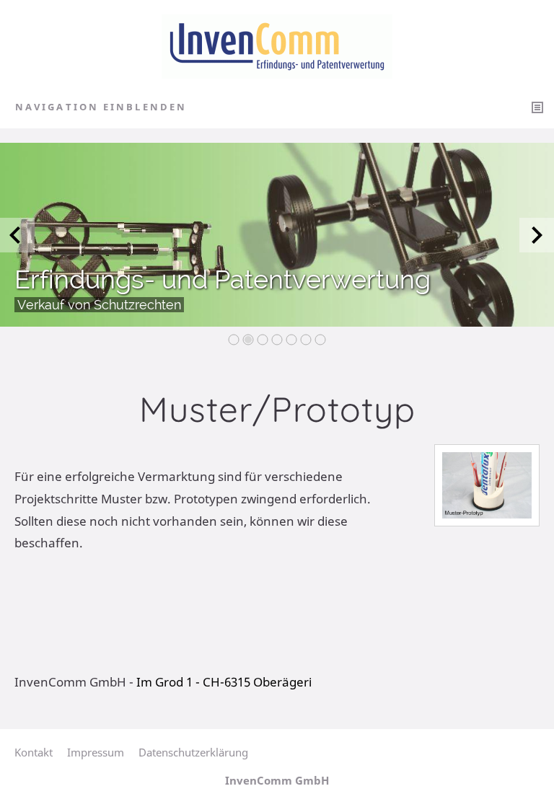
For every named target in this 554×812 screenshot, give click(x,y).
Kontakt (33, 752)
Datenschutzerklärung (193, 752)
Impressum (95, 752)
